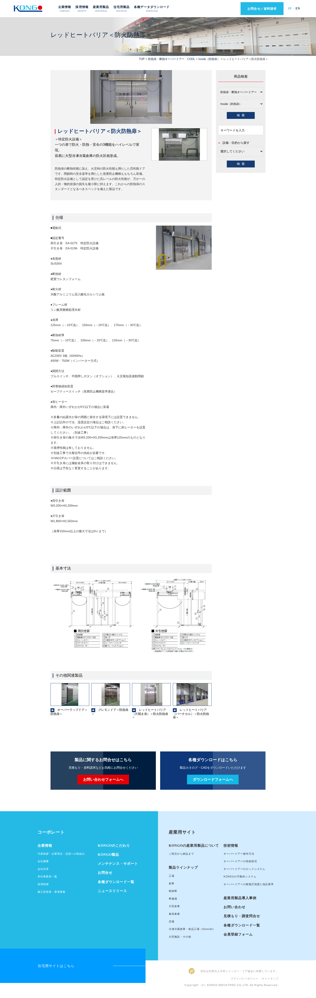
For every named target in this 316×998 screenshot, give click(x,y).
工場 (171, 875)
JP (290, 8)
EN (298, 8)
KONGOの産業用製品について (194, 845)
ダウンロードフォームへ (213, 779)
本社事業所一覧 (47, 876)
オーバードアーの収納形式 (240, 861)
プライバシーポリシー (245, 978)
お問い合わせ (234, 907)
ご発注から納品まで (181, 853)
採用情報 (43, 884)
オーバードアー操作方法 (239, 853)
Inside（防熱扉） (209, 59)
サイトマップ (270, 978)
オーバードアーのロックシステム (244, 869)
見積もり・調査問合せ (242, 916)
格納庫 (173, 890)
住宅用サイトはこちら (56, 966)
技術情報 (231, 845)
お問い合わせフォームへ (103, 779)
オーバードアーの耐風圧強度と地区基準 (249, 884)
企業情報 (45, 845)
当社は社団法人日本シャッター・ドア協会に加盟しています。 (239, 971)
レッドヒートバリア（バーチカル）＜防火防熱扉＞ (191, 713)
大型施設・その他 (180, 936)
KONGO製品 (108, 854)
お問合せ (105, 872)
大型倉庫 (174, 906)
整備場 (173, 898)
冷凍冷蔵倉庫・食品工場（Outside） (192, 929)
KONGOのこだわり (114, 845)
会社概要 (43, 861)
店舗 (171, 921)
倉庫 (171, 883)
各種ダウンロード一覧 (116, 882)
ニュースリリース (112, 891)
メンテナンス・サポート (118, 863)
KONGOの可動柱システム (240, 876)
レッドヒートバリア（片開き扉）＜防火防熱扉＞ (150, 713)
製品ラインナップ (183, 867)
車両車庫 (174, 913)
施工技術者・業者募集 (52, 891)
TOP (142, 59)
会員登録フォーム (238, 934)
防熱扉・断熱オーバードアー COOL (171, 59)
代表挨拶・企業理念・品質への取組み (61, 853)
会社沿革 (43, 869)
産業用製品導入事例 (240, 898)
